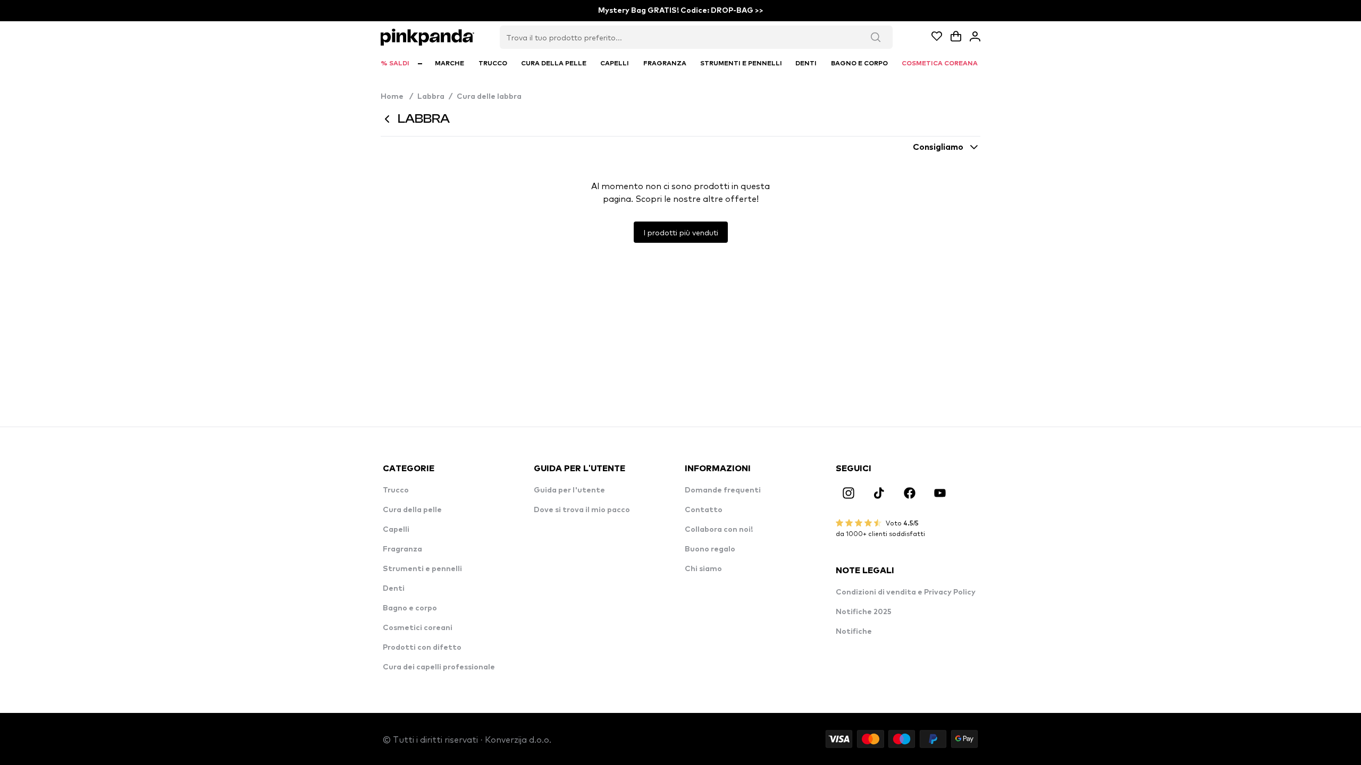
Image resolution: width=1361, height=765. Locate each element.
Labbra (430, 96)
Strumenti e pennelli (422, 569)
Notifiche (854, 631)
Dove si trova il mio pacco (582, 510)
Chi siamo (703, 569)
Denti (394, 588)
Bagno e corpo (410, 608)
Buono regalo (710, 549)
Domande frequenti (723, 490)
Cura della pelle (412, 510)
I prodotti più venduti (680, 232)
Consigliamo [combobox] (938, 147)
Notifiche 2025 (864, 612)
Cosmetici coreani (417, 628)
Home (397, 96)
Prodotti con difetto (422, 647)
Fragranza (402, 549)
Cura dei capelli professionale (439, 667)
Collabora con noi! (719, 529)
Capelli (396, 529)
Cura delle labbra (489, 96)
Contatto (703, 510)
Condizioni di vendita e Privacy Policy (906, 592)
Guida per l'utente (569, 490)
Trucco (396, 490)
